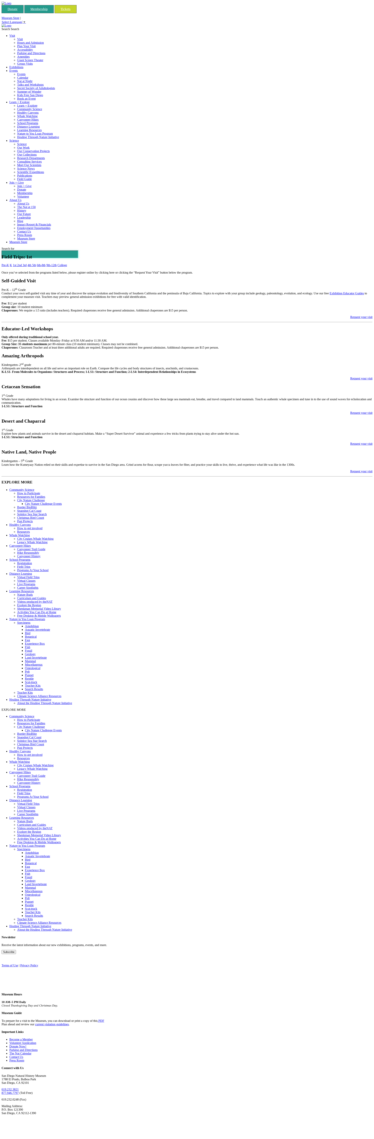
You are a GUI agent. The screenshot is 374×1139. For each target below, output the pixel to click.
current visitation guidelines (52, 1024)
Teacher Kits (33, 685)
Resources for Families (31, 496)
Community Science (29, 109)
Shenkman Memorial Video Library (39, 608)
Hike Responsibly (28, 552)
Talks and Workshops (30, 84)
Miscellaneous (33, 664)
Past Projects (25, 521)
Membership (39, 9)
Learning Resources (29, 130)
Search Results (34, 689)
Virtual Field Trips (28, 577)
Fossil (28, 650)
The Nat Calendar (20, 1053)
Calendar (22, 77)
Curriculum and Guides (31, 598)
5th (34, 265)
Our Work (23, 147)
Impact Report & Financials (34, 224)
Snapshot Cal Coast (29, 510)
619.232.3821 (10, 1089)
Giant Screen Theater (30, 60)
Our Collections (27, 154)
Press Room (24, 235)
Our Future (24, 214)
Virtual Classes (26, 580)
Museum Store (10, 18)
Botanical (31, 636)
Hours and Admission (30, 42)
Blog (20, 221)
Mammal (30, 661)
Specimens (23, 622)
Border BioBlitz (27, 507)
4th (29, 265)
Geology (30, 654)
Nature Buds (25, 594)
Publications (24, 175)
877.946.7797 (10, 1093)
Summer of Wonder (29, 91)
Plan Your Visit (26, 46)
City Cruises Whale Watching (35, 538)
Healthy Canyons (28, 112)
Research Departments (31, 158)
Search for (8, 248)
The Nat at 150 (26, 207)
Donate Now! (17, 1046)
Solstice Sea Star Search (32, 514)
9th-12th (51, 265)
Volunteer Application (22, 1043)
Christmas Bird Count (30, 517)
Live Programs (26, 584)
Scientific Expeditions (30, 172)
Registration (24, 563)
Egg (27, 640)
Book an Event (26, 98)
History (21, 210)
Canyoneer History (29, 556)
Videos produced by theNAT (35, 601)
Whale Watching (27, 116)
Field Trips (23, 566)
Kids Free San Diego (30, 95)
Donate (13, 9)
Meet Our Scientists (29, 165)
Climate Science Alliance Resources (39, 696)
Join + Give (16, 182)
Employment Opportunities (33, 228)
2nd (20, 265)
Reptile (29, 678)
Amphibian (32, 626)
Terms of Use (10, 965)
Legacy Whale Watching (32, 542)
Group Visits (25, 63)
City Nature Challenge (31, 500)
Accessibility (25, 49)
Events (13, 70)
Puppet (29, 675)
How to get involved (29, 528)
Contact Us (24, 231)
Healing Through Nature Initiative (38, 137)
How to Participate (28, 493)
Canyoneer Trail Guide (31, 549)
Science (14, 140)
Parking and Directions (31, 53)
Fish (27, 647)
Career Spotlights (27, 587)
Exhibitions (16, 67)
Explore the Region (29, 605)
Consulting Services (29, 161)
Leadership (24, 217)
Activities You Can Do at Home (36, 612)
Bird (27, 633)
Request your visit (361, 317)
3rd (25, 265)
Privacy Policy (29, 965)
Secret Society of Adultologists (36, 88)
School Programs (27, 123)
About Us (15, 200)
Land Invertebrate (36, 657)
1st (15, 265)
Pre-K (5, 265)
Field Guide (24, 179)
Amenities (23, 56)
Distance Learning (28, 126)
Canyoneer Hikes (28, 119)
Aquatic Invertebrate (37, 629)
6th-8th (41, 265)
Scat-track (31, 682)
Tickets (66, 9)
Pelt (27, 671)
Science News (26, 168)
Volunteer (23, 196)
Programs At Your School (33, 570)
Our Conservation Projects (33, 151)
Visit (12, 35)
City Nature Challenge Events (43, 503)
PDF (101, 1020)
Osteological (32, 668)
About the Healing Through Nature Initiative (44, 703)
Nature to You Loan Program (35, 133)
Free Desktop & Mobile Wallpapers (39, 615)
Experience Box (35, 643)
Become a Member (21, 1039)
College (62, 265)
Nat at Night (24, 81)
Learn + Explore (19, 102)
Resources (23, 531)
